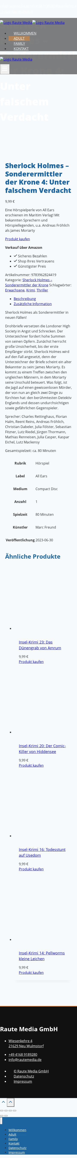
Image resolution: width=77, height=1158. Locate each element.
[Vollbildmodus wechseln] (6, 1110)
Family (19, 43)
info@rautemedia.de (15, 6)
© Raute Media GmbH (31, 1071)
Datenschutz (24, 1076)
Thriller (42, 290)
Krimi (30, 290)
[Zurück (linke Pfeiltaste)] (1, 1115)
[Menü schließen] (1, 1120)
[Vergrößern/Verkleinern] (1, 1110)
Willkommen (25, 33)
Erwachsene (15, 290)
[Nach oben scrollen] (3, 1103)
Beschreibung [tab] (25, 298)
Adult (19, 38)
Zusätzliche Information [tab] (33, 304)
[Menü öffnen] (5, 69)
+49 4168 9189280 (42, 6)
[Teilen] (10, 1110)
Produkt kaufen (17, 239)
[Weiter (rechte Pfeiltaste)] (6, 1115)
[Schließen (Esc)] (14, 1110)
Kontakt (21, 48)
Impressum (23, 1081)
